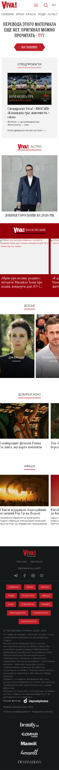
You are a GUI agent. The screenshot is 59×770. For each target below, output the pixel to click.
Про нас (22, 561)
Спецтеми (27, 604)
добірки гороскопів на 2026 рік (29, 215)
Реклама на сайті (29, 568)
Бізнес (46, 604)
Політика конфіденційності (16, 712)
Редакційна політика (42, 712)
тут (41, 35)
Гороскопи (41, 613)
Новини (14, 587)
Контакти (36, 561)
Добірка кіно (29, 394)
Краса (45, 587)
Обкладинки (18, 613)
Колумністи (28, 621)
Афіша (29, 466)
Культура (28, 595)
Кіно (10, 604)
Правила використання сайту (18, 707)
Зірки (30, 587)
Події (11, 595)
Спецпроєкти (29, 64)
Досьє (29, 305)
